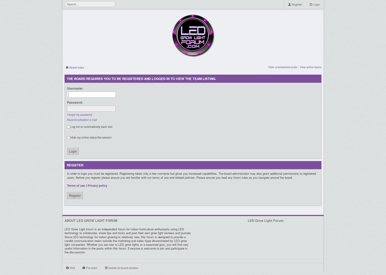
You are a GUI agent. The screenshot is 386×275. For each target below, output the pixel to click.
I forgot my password (79, 114)
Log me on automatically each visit (91, 126)
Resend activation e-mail (82, 120)
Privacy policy (97, 185)
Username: (75, 88)
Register (296, 4)
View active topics (310, 67)
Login (316, 4)
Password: (75, 102)
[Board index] (193, 36)
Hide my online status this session (91, 137)
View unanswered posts (282, 67)
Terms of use (76, 185)
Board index (76, 67)
